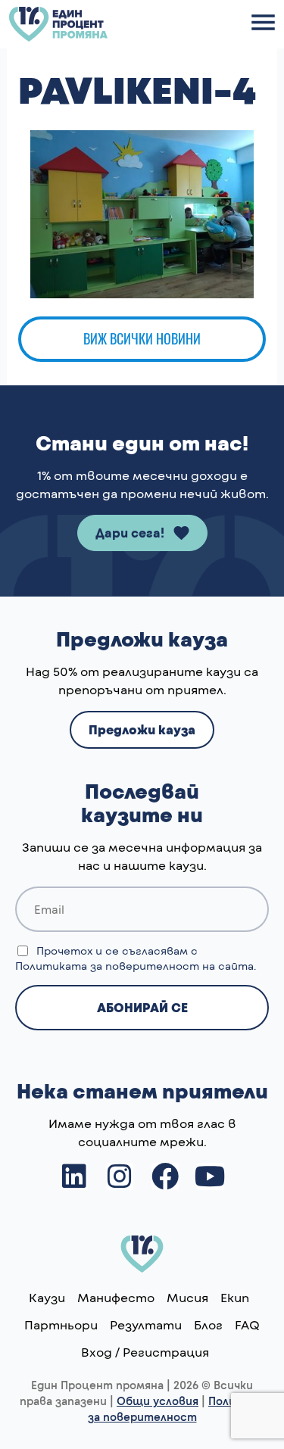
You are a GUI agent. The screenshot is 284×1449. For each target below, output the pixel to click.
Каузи (47, 1297)
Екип (234, 1297)
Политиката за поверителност (107, 965)
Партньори (61, 1324)
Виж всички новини (142, 338)
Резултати (146, 1324)
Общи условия (157, 1400)
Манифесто (115, 1297)
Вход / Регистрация (145, 1352)
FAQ (247, 1324)
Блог (208, 1324)
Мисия (187, 1297)
